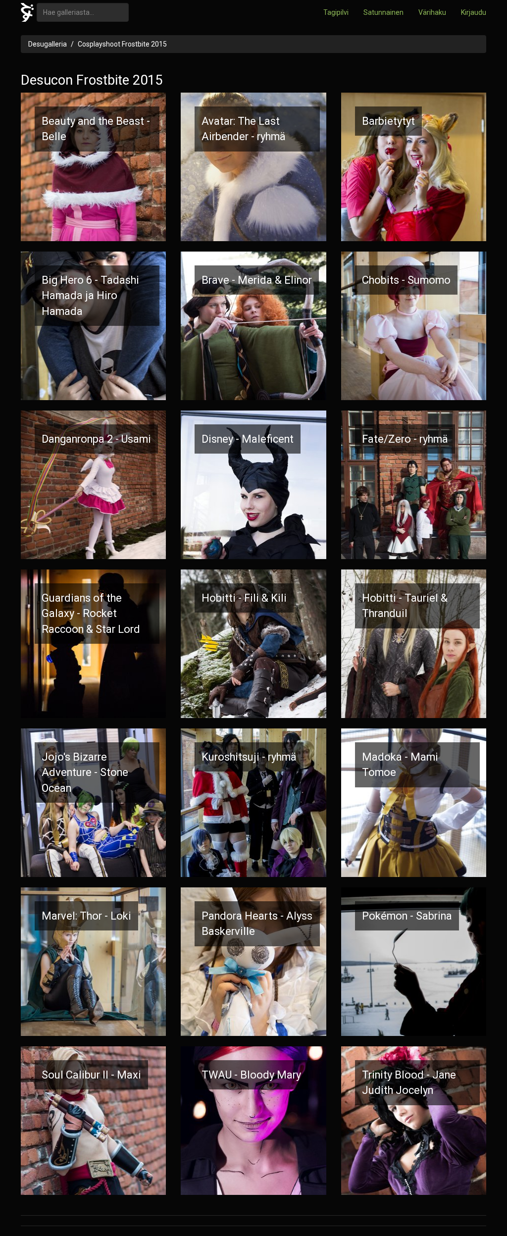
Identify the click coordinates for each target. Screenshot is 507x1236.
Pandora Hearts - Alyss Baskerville (257, 923)
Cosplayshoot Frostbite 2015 (122, 44)
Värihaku (432, 12)
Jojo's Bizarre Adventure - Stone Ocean (85, 772)
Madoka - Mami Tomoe (400, 764)
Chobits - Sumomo (406, 280)
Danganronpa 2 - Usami (96, 439)
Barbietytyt (388, 121)
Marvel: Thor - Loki (86, 916)
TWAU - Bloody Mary (251, 1075)
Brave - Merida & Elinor (257, 280)
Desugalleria (47, 44)
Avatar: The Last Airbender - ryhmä (244, 129)
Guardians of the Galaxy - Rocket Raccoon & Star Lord (91, 613)
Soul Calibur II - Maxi (91, 1075)
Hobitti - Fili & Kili (244, 598)
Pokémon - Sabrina (407, 916)
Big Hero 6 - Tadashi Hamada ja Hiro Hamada (90, 295)
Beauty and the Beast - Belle (96, 129)
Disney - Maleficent (248, 439)
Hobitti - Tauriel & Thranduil (405, 605)
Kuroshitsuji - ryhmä (249, 757)
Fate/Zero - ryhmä (405, 439)
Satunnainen (383, 12)
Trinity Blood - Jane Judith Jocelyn (409, 1082)
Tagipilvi (336, 12)
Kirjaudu (473, 12)
